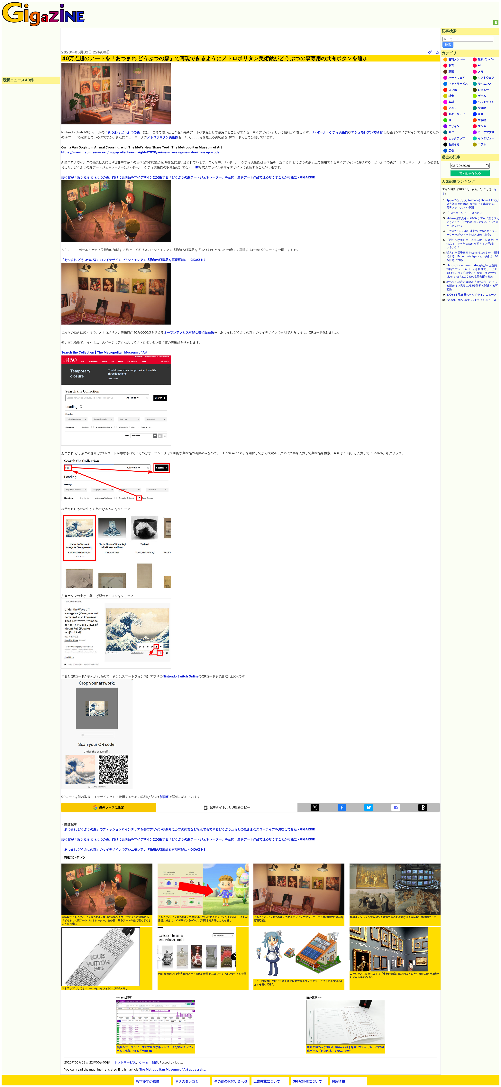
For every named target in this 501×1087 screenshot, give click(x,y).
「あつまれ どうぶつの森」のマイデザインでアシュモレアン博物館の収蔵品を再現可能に (298, 919)
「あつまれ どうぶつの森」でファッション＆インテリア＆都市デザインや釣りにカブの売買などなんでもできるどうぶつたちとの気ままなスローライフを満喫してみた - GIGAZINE (188, 829)
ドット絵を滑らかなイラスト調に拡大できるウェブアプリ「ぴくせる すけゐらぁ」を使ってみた (298, 982)
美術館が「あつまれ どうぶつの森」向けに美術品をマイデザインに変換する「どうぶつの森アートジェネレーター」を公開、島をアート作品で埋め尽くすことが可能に (106, 920)
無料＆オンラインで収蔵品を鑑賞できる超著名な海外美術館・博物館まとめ (393, 917)
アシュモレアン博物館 (367, 132)
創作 (155, 1062)
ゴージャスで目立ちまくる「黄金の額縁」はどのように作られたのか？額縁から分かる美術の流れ (394, 975)
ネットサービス (125, 1062)
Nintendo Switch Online (181, 676)
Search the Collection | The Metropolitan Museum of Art (104, 352)
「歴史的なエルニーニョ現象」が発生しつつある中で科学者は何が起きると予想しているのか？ (472, 243)
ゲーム (433, 52)
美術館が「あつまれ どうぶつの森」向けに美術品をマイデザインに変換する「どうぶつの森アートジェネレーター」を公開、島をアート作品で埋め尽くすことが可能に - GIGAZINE (188, 177)
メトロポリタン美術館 (162, 137)
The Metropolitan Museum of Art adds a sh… (172, 1069)
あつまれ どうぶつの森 (124, 132)
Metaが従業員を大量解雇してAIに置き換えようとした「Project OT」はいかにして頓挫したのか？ (472, 221)
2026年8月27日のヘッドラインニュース (471, 299)
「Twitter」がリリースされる (464, 212)
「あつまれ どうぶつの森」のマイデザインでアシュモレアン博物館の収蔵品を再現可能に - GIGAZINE (133, 260)
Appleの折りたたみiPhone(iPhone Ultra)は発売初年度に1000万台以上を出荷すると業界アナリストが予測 (472, 203)
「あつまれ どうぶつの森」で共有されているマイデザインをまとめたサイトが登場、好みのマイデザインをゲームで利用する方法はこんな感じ (203, 919)
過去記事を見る (470, 173)
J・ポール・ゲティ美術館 (330, 132)
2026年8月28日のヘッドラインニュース (471, 294)
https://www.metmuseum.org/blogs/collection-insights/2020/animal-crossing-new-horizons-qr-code (140, 152)
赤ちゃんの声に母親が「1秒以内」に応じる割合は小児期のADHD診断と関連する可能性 (472, 285)
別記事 (164, 797)
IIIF (197, 167)
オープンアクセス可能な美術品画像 (189, 332)
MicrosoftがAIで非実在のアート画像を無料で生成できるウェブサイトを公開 (202, 973)
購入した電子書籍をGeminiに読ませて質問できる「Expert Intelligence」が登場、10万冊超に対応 (472, 256)
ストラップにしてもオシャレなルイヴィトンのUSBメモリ (95, 988)
